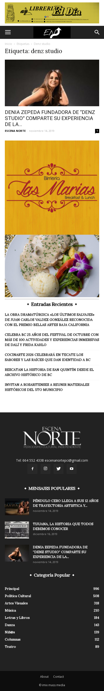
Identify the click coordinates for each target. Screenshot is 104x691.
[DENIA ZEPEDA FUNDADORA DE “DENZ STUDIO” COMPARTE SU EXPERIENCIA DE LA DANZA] (52, 83)
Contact (58, 677)
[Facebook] (32, 469)
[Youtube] (71, 469)
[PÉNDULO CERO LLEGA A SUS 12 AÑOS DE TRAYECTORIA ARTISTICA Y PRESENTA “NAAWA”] (17, 506)
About (44, 677)
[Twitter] (58, 469)
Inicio (8, 44)
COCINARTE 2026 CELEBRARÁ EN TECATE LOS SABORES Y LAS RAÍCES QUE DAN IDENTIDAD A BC (47, 357)
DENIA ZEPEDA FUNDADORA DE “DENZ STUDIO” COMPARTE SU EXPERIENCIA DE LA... (50, 118)
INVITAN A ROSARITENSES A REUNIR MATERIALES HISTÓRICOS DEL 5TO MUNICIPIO (47, 387)
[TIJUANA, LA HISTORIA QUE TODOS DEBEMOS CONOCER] (17, 530)
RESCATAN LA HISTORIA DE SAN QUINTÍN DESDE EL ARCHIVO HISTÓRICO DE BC (49, 372)
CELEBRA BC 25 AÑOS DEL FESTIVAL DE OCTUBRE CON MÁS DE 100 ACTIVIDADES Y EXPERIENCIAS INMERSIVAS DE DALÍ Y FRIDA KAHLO (52, 339)
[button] (97, 32)
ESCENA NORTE (15, 131)
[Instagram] (45, 469)
